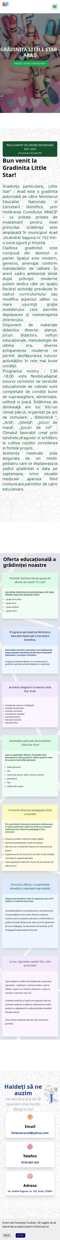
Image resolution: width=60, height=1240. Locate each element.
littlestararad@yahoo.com (30, 1133)
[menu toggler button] (54, 6)
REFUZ (6, 1235)
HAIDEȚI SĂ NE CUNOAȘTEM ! (30, 63)
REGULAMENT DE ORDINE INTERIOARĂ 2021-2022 (30, 148)
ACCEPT (20, 1235)
